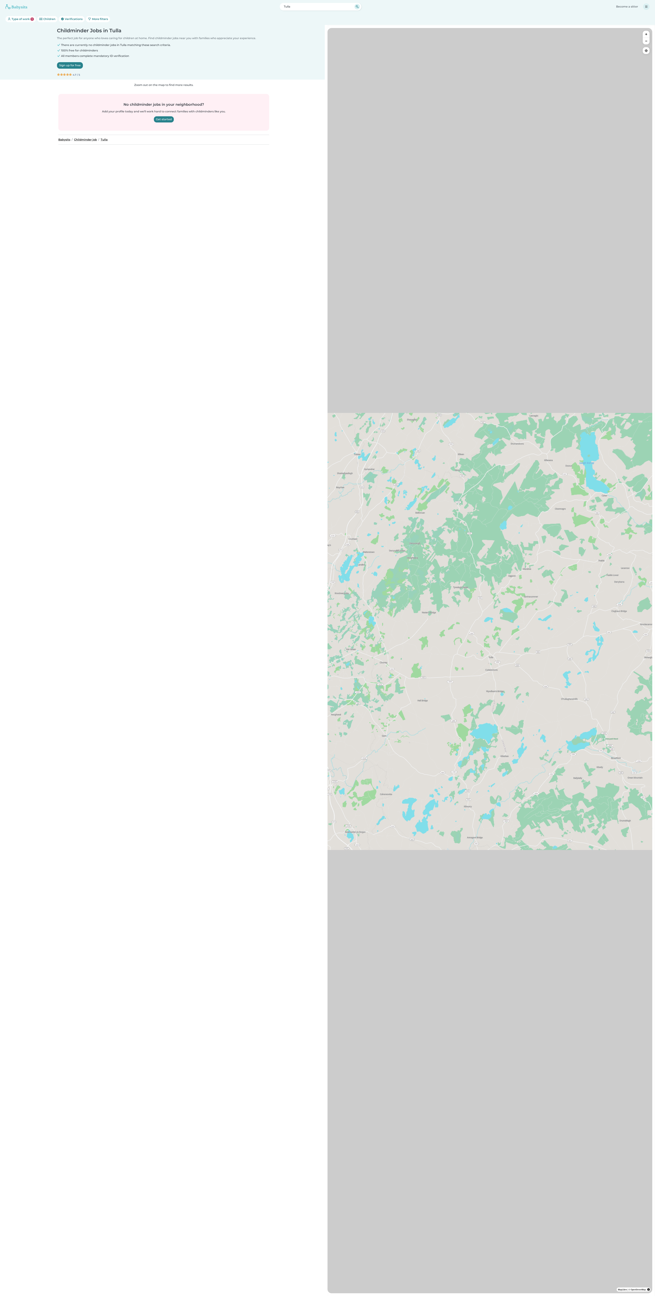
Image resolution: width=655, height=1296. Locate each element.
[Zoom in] (646, 34)
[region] (490, 660)
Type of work (22, 19)
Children (49, 19)
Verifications (73, 19)
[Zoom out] (646, 41)
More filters (99, 19)
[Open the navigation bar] (646, 6)
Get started (164, 119)
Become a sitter (627, 6)
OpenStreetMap (638, 1289)
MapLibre (622, 1289)
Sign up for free (70, 65)
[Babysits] (16, 7)
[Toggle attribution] (648, 1289)
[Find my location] (646, 50)
